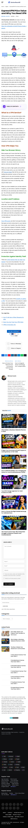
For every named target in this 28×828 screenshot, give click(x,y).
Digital (6, 6)
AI (23, 770)
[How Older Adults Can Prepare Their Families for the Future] (5, 633)
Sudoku (11, 793)
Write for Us (14, 818)
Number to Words (5, 783)
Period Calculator (14, 782)
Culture (12, 761)
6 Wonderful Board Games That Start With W (18, 666)
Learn (11, 759)
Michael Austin (5, 16)
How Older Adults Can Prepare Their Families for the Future (18, 633)
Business (11, 756)
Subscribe (5, 606)
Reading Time (4, 782)
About (4, 812)
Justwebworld (16, 822)
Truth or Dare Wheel (19, 793)
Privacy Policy (17, 814)
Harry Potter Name (5, 785)
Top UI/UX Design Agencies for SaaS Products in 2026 (12, 491)
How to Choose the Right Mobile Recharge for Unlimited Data (13, 512)
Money (5, 759)
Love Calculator (14, 780)
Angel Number (15, 783)
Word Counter (13, 779)
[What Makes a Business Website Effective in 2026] (14, 421)
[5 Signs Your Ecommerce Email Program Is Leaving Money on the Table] (14, 441)
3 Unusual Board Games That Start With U (17, 677)
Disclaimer (8, 814)
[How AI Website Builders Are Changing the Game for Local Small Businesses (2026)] (14, 462)
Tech (17, 16)
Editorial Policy (19, 816)
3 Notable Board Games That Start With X (17, 661)
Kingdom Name (5, 786)
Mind (23, 767)
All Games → (14, 794)
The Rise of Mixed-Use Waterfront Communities (18, 647)
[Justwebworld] (14, 2)
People (17, 759)
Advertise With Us (19, 812)
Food (17, 767)
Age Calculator (5, 779)
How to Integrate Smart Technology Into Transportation (20, 364)
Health (19, 761)
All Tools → (13, 786)
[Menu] (2, 2)
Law (4, 770)
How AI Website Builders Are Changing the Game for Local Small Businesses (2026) (13, 471)
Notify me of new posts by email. (13, 578)
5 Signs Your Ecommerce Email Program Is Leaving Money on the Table (13, 451)
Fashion (5, 767)
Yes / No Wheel (5, 794)
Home (2, 6)
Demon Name (15, 785)
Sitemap (8, 823)
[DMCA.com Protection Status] (14, 718)
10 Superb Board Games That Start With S (17, 688)
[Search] (26, 2)
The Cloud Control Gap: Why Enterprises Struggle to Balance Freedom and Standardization (13, 533)
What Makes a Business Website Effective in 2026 (13, 430)
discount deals (8, 172)
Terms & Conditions (8, 816)
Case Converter (5, 780)
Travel (11, 764)
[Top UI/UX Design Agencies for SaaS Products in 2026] (14, 482)
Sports (10, 770)
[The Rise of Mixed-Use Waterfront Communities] (5, 649)
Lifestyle (5, 761)
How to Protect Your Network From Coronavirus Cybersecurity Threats (7, 366)
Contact (10, 812)
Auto (12, 767)
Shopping (17, 770)
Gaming (17, 764)
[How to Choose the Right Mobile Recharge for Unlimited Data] (14, 503)
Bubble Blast (4, 793)
